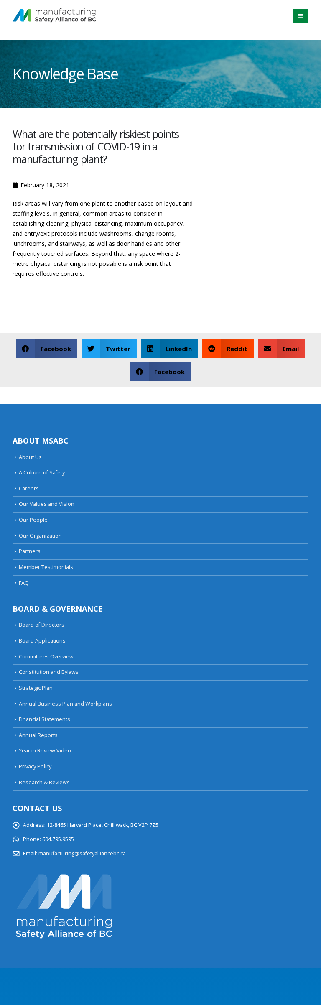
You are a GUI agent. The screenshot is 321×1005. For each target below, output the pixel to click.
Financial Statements (44, 719)
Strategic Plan (36, 687)
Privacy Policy (35, 766)
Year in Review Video (45, 750)
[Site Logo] (54, 16)
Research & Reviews (44, 782)
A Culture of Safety (42, 472)
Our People (33, 519)
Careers (29, 488)
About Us (30, 457)
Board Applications (42, 640)
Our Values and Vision (46, 504)
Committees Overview (46, 656)
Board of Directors (41, 624)
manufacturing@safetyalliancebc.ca (82, 853)
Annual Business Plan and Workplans (65, 703)
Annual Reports (38, 735)
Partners (30, 551)
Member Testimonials (46, 567)
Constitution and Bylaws (49, 672)
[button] (300, 16)
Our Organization (40, 535)
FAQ (24, 583)
